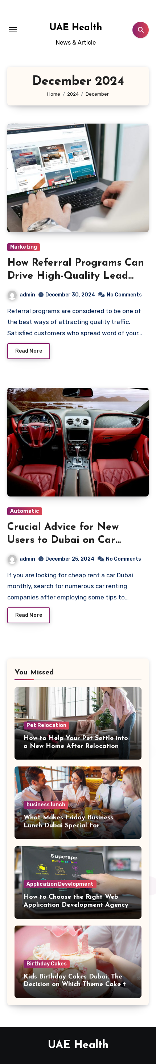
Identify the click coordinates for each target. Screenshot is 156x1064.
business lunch (45, 805)
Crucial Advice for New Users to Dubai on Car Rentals (63, 540)
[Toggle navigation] (13, 29)
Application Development (60, 884)
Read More (28, 351)
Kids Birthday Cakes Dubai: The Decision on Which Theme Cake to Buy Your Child (77, 985)
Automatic (24, 511)
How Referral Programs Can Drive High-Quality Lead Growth (75, 276)
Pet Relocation (46, 725)
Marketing (23, 247)
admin (27, 295)
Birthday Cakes (46, 964)
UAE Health (75, 28)
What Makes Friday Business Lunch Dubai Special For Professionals (68, 826)
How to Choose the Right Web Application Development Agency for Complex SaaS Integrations (76, 905)
